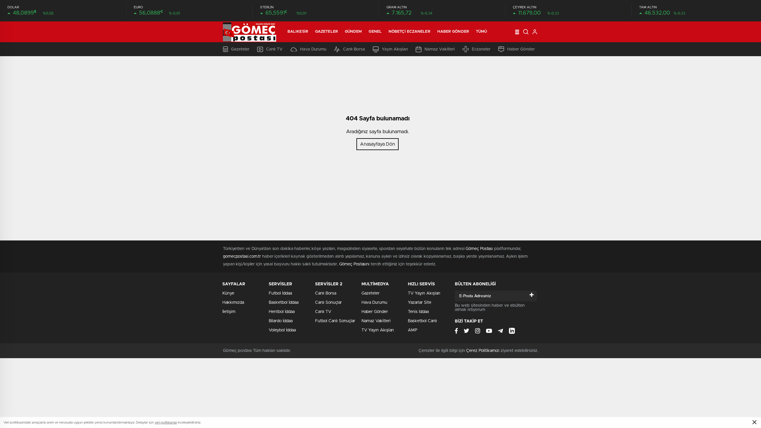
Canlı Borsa (354, 49)
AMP (412, 330)
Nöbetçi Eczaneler (409, 32)
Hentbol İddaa (282, 312)
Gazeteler (326, 32)
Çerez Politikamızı (482, 351)
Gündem (353, 32)
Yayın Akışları (395, 49)
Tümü (481, 32)
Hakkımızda (233, 302)
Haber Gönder (453, 32)
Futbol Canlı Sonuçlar (335, 321)
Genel (375, 32)
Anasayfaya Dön (377, 144)
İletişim (228, 312)
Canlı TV (274, 49)
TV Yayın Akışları (377, 330)
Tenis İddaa (418, 312)
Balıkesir (297, 32)
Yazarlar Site (419, 302)
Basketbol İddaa (283, 302)
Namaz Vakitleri (439, 49)
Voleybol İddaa (282, 330)
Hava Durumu (313, 49)
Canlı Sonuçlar (328, 302)
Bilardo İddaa (281, 321)
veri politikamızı (166, 422)
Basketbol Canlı (422, 321)
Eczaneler (481, 49)
